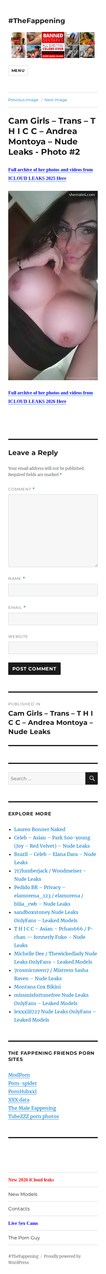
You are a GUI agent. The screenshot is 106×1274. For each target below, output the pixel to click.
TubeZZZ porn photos (33, 1116)
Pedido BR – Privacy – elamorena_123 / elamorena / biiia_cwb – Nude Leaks (48, 895)
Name (16, 578)
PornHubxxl (22, 1091)
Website (18, 636)
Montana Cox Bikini (37, 987)
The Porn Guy (24, 1238)
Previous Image (23, 99)
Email (17, 607)
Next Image (55, 99)
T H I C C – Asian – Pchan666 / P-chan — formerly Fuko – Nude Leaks (53, 937)
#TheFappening (36, 21)
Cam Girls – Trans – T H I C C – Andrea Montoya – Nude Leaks (51, 136)
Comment (21, 489)
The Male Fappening (32, 1108)
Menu (17, 70)
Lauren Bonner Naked (39, 829)
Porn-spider (22, 1083)
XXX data (18, 1100)
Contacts (19, 1209)
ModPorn (19, 1075)
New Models (22, 1194)
